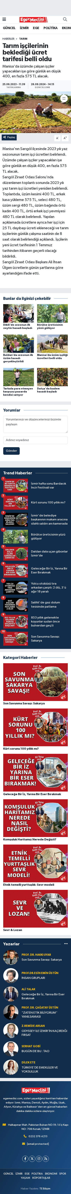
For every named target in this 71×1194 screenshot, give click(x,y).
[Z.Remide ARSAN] (10, 1030)
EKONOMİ (51, 1173)
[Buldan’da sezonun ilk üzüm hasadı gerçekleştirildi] (18, 343)
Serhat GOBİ (31, 1046)
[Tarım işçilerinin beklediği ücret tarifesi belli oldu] (35, 112)
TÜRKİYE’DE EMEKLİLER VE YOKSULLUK (40, 1069)
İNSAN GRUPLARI (33, 978)
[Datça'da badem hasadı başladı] (52, 377)
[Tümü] (66, 944)
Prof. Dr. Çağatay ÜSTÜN (40, 1007)
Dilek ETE (28, 1062)
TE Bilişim (44, 1188)
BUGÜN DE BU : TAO (35, 1051)
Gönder (11, 450)
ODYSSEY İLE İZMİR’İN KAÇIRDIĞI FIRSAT (44, 1033)
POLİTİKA (50, 28)
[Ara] (65, 19)
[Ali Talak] (10, 994)
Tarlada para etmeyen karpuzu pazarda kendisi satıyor (18, 391)
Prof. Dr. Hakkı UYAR (36, 954)
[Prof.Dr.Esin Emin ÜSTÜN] (10, 975)
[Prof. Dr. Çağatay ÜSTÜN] (10, 1012)
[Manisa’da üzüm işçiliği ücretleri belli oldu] (52, 343)
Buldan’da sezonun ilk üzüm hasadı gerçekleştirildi (18, 358)
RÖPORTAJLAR (41, 1177)
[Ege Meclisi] (34, 19)
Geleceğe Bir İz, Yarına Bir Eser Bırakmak (43, 996)
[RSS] (46, 1159)
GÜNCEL (9, 28)
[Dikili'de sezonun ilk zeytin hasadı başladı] (18, 313)
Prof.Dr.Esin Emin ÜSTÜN (40, 973)
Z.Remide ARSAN (33, 1026)
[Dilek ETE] (10, 1067)
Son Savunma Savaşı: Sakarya (42, 959)
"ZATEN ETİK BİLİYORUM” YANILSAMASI (39, 1014)
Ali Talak (28, 989)
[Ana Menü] (4, 19)
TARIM (23, 39)
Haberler (8, 39)
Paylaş (11, 137)
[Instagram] (39, 1159)
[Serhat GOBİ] (10, 1048)
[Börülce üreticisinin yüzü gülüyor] (52, 313)
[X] (32, 1159)
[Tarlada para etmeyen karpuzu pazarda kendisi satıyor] (18, 377)
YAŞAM (25, 1177)
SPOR (62, 1173)
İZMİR (24, 28)
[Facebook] (25, 1159)
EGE (36, 28)
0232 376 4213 (38, 1136)
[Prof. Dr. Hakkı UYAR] (10, 957)
